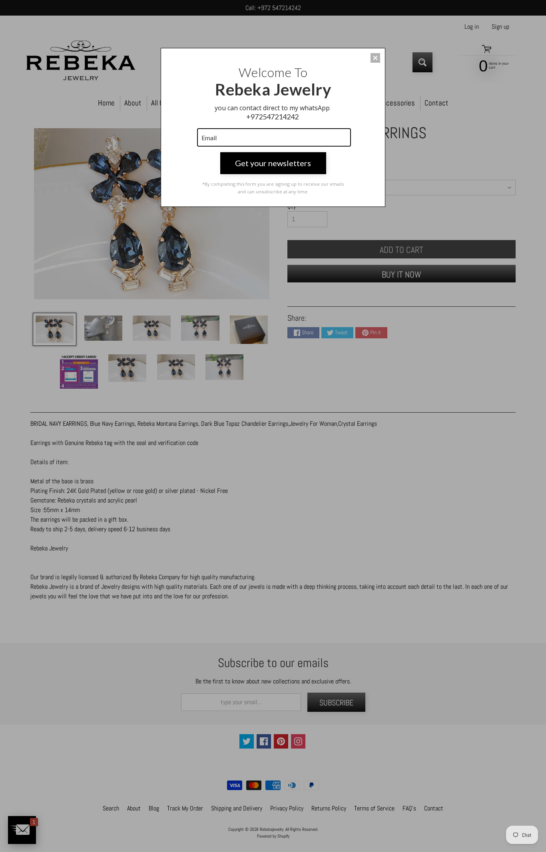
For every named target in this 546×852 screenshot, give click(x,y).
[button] (375, 58)
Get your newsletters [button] (273, 163)
